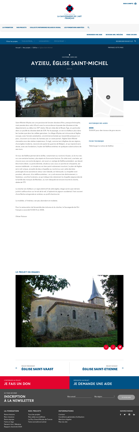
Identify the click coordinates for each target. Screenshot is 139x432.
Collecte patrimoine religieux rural (45, 27)
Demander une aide (94, 34)
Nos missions (9, 417)
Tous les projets (34, 414)
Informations (66, 411)
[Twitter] (125, 414)
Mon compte (128, 3)
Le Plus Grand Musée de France (40, 419)
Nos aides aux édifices (36, 417)
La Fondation (11, 411)
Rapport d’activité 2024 (13, 427)
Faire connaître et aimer (37, 422)
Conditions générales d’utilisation (71, 417)
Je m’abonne (126, 397)
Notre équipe (9, 419)
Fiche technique (96, 141)
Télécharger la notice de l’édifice (101, 146)
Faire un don (131, 34)
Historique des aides (98, 123)
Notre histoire (9, 414)
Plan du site (63, 422)
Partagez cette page (115, 47)
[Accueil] (69, 12)
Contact (62, 414)
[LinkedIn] (134, 414)
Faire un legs (9, 422)
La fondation (7, 27)
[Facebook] (120, 414)
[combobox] (28, 41)
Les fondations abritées (74, 27)
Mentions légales (65, 419)
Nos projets (21, 27)
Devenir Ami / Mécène (114, 34)
